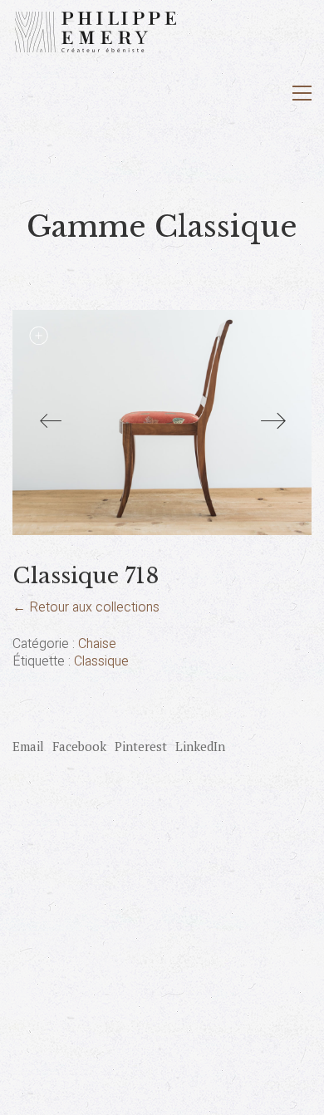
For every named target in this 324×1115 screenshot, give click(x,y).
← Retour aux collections (86, 607)
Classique (101, 661)
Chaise (97, 644)
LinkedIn (200, 746)
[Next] (273, 422)
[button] (302, 93)
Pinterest (141, 746)
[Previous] (50, 422)
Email (28, 746)
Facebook (79, 746)
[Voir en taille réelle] (38, 335)
